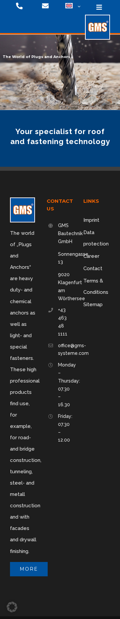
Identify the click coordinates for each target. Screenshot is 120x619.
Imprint (91, 220)
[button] (12, 607)
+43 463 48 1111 (62, 321)
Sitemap (93, 304)
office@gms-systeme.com (65, 349)
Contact (92, 268)
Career (91, 256)
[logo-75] (97, 17)
